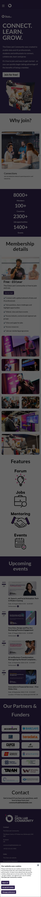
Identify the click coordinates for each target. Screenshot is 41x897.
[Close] (38, 865)
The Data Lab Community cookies (11, 877)
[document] (20, 880)
